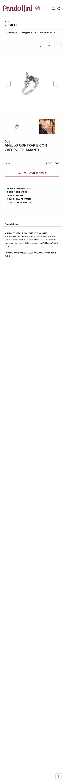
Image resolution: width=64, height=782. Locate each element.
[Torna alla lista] (23, 38)
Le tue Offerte (15, 196)
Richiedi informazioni (19, 189)
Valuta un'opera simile (32, 173)
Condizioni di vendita (19, 203)
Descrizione (11, 224)
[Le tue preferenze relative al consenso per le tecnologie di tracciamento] (59, 777)
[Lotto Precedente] (41, 46)
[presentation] (8, 83)
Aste (7, 21)
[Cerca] (59, 9)
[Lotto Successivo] (58, 46)
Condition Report (17, 192)
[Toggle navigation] (53, 9)
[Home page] (22, 8)
